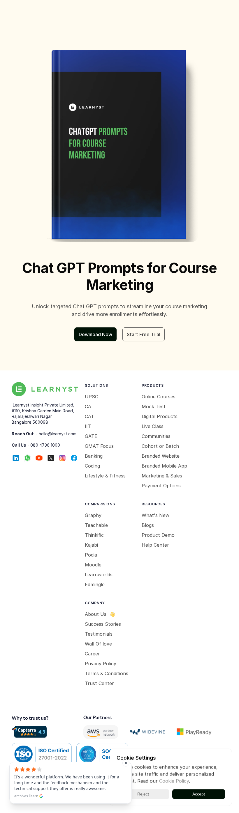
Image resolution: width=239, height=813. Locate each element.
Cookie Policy (174, 781)
